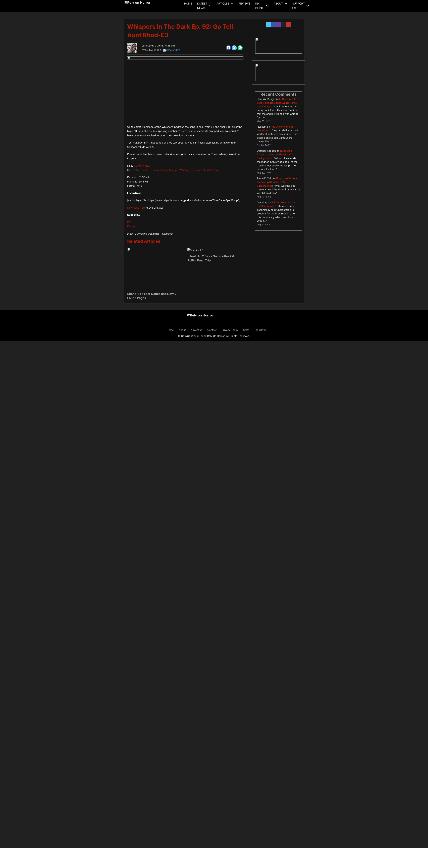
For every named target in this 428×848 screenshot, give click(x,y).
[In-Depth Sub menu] (267, 6)
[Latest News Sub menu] (210, 6)
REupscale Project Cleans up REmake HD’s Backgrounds (275, 154)
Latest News (202, 6)
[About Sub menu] (286, 3)
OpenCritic (260, 330)
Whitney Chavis (188, 170)
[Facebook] (228, 47)
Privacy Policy (230, 330)
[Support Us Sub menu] (307, 6)
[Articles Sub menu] (232, 3)
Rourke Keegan (169, 170)
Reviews (244, 3)
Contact (212, 330)
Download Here (136, 207)
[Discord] (278, 45)
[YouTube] (278, 72)
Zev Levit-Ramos (209, 170)
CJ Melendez (153, 50)
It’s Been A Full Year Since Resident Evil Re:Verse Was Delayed (277, 103)
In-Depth (259, 6)
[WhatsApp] (240, 47)
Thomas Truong (149, 170)
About (278, 3)
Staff (246, 330)
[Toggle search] (313, 6)
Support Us (298, 6)
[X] (234, 47)
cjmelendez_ (173, 50)
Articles (223, 3)
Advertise (196, 330)
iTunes (131, 226)
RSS (129, 222)
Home (188, 3)
